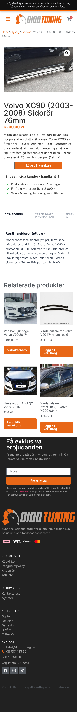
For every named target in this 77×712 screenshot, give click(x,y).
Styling (14, 32)
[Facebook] (5, 670)
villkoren (23, 491)
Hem (5, 32)
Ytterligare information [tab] (44, 215)
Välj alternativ (17, 350)
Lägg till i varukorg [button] (50, 351)
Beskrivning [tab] (14, 214)
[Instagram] (14, 670)
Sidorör (26, 32)
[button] (67, 53)
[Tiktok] (22, 670)
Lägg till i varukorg (38, 165)
